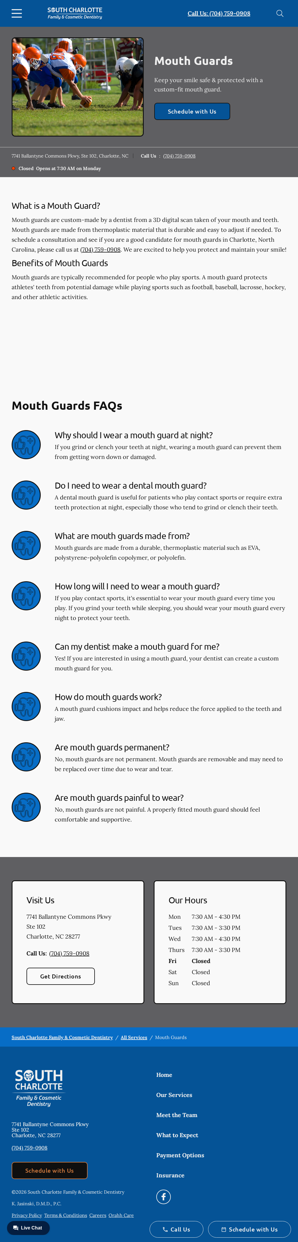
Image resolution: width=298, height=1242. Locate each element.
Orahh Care (121, 1215)
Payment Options (180, 1155)
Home (164, 1074)
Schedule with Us (192, 111)
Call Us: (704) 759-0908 (219, 13)
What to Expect (177, 1135)
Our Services (174, 1094)
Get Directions (60, 976)
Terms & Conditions (65, 1215)
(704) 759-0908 (179, 156)
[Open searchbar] (280, 13)
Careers (97, 1215)
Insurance (170, 1175)
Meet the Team (176, 1115)
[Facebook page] (163, 1197)
